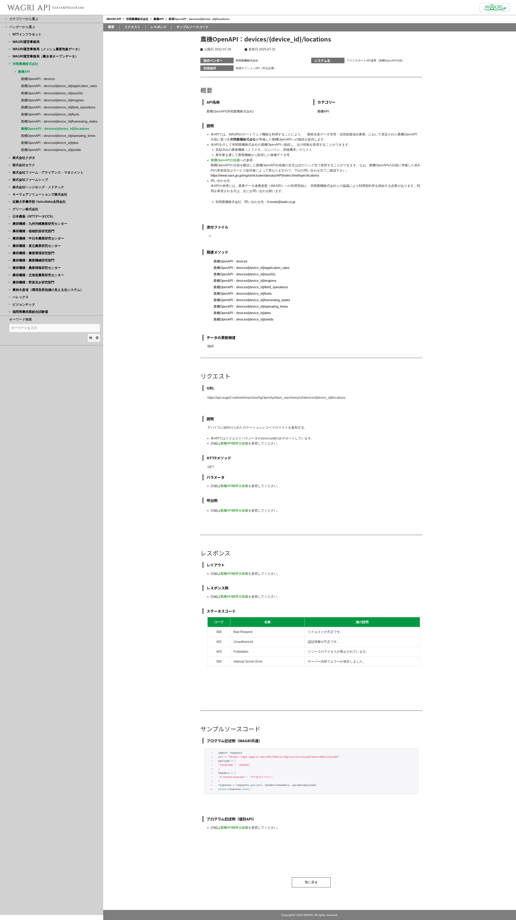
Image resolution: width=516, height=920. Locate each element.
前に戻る (311, 882)
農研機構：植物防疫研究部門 (33, 231)
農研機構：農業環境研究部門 (33, 253)
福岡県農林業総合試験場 (30, 311)
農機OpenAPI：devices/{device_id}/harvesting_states (59, 121)
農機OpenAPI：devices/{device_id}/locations (55, 128)
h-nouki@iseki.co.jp (281, 202)
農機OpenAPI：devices (38, 79)
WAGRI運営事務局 (26, 42)
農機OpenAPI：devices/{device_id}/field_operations (58, 107)
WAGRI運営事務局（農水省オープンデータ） (45, 56)
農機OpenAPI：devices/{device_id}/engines (52, 100)
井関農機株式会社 (25, 64)
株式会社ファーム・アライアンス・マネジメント (47, 172)
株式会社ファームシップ (30, 179)
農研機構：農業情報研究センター (36, 268)
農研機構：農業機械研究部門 (33, 260)
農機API (24, 71)
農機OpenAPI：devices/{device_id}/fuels (50, 114)
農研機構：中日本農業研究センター (38, 238)
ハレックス (20, 297)
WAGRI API (113, 19)
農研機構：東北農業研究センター (36, 246)
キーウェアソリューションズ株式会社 (39, 194)
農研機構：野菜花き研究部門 (33, 282)
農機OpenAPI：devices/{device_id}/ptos (49, 143)
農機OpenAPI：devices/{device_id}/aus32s (52, 93)
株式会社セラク (23, 165)
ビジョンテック (23, 304)
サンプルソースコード (192, 27)
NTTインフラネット (27, 34)
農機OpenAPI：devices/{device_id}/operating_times (58, 135)
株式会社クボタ (23, 157)
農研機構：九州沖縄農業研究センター (39, 223)
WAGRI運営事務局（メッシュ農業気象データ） (46, 49)
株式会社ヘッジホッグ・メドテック (38, 187)
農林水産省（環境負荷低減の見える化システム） (47, 289)
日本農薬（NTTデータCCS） (33, 216)
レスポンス (158, 27)
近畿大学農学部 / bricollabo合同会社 (39, 201)
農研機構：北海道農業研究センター (38, 275)
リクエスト (132, 27)
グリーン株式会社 (25, 209)
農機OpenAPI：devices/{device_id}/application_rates (59, 86)
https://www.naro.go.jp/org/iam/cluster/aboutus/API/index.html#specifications (265, 175)
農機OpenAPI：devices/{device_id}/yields (51, 150)
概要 (111, 27)
